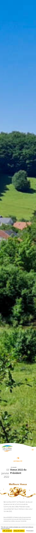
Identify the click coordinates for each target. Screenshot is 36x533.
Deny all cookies (19, 531)
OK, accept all (7, 531)
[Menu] (33, 450)
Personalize (29, 531)
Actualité (14, 467)
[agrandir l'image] (18, 491)
